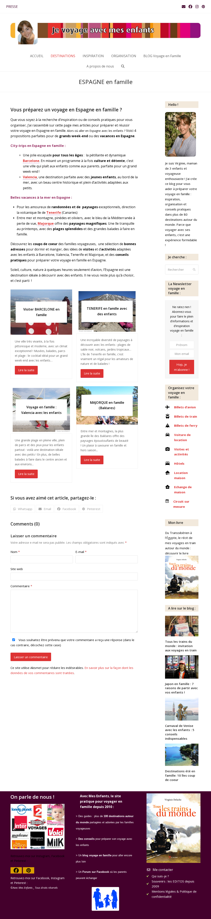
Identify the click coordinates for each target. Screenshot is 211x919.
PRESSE (12, 6)
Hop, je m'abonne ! (181, 367)
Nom (15, 552)
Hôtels (179, 463)
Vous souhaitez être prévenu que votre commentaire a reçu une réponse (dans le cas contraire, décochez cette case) (72, 642)
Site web (17, 569)
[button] (123, 66)
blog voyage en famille (96, 855)
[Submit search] (194, 269)
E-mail (81, 552)
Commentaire (21, 586)
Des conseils (86, 838)
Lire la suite (26, 370)
